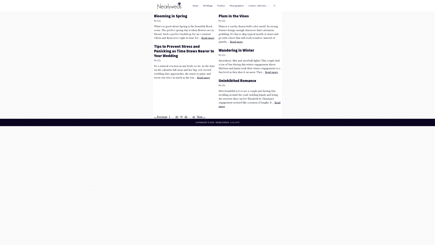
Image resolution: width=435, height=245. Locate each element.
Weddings (208, 6)
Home (196, 6)
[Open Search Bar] (274, 5)
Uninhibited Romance (237, 80)
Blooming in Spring (170, 16)
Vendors (221, 6)
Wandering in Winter (236, 50)
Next (201, 116)
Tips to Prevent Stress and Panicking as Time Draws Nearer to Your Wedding (184, 51)
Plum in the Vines (234, 16)
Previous (160, 116)
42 (186, 116)
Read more (207, 38)
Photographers (237, 6)
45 (194, 116)
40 (177, 116)
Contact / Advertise (257, 6)
